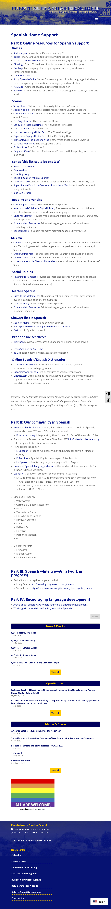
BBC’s (16, 352)
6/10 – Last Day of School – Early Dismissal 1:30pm (35, 663)
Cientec (17, 242)
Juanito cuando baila (24, 166)
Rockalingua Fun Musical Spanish (31, 177)
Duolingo (18, 68)
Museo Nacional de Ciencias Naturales (34, 261)
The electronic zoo (23, 257)
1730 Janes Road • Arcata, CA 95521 (31, 829)
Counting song (21, 174)
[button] (97, 19)
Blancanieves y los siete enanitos (31, 139)
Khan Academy (21, 303)
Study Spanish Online (24, 79)
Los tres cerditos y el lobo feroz (30, 132)
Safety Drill (16, 753)
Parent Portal (18, 861)
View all (55, 672)
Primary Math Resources (26, 223)
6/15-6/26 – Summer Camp (24, 655)
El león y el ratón (22, 121)
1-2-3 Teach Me (21, 75)
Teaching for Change (24, 276)
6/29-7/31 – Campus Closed (24, 648)
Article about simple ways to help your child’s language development (50, 604)
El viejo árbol (20, 147)
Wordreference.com (24, 364)
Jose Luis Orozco (22, 192)
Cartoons (18, 330)
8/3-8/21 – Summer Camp (23, 640)
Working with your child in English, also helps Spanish (42, 608)
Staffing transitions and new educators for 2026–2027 (37, 746)
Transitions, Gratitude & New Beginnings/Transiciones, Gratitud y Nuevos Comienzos (52, 738)
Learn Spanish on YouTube (28, 349)
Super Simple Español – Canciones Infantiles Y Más (41, 185)
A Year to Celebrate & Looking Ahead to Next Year (36, 731)
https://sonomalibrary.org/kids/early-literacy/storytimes (61, 588)
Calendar (16, 855)
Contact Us (17, 898)
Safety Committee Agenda (26, 892)
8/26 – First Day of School (23, 633)
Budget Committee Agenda (26, 879)
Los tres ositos (21, 128)
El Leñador (22, 450)
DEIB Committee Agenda (24, 885)
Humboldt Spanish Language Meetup (33, 466)
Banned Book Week (20, 760)
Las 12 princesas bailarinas (28, 124)
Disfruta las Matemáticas (26, 296)
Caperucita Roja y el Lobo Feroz (30, 136)
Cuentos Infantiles (23, 113)
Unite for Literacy (22, 215)
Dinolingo (18, 64)
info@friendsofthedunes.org (83, 439)
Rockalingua (20, 53)
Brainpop (18, 341)
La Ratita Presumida (24, 143)
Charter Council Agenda (24, 873)
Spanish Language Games (27, 60)
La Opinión (22, 462)
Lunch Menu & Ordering (24, 867)
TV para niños (21, 151)
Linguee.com (20, 375)
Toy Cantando (21, 181)
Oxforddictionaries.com (25, 372)
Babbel (17, 56)
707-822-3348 (21, 832)
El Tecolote (22, 458)
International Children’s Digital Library (34, 208)
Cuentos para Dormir (25, 204)
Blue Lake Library (25, 435)
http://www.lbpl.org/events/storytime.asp (53, 584)
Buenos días (20, 170)
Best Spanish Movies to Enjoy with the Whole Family (41, 326)
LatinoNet (19, 473)
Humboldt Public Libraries (27, 427)
